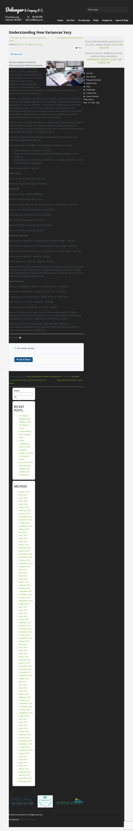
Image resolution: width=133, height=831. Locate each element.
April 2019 (23, 766)
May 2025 (23, 538)
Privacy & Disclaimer (93, 80)
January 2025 (24, 551)
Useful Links (90, 90)
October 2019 (24, 747)
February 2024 (25, 585)
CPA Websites (14, 819)
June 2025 (23, 535)
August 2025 (24, 529)
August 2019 (24, 753)
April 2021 (23, 691)
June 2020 (23, 722)
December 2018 (25, 778)
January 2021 (24, 700)
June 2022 (23, 647)
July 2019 (23, 756)
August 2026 (24, 492)
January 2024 (24, 588)
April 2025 (23, 542)
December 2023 (25, 591)
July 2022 (23, 644)
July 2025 (23, 532)
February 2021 (25, 697)
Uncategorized (54, 376)
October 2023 (24, 598)
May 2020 (23, 725)
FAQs (96, 20)
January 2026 (24, 514)
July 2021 (23, 682)
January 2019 (24, 775)
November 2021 (25, 669)
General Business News (40, 376)
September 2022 (26, 638)
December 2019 (25, 741)
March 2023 (24, 619)
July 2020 (23, 719)
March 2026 (24, 507)
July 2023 (23, 607)
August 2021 (24, 679)
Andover (104, 59)
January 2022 (24, 663)
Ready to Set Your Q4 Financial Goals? (26, 456)
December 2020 (25, 703)
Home (60, 20)
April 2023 (23, 616)
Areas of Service (92, 96)
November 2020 (25, 707)
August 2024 (24, 566)
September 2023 (26, 601)
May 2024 (23, 576)
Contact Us (107, 20)
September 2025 (26, 526)
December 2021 (25, 666)
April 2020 (23, 728)
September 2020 (26, 713)
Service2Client (37, 44)
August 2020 (24, 716)
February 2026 (25, 510)
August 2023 (24, 604)
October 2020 (24, 710)
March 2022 (24, 657)
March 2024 (24, 582)
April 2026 (23, 504)
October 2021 (24, 672)
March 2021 (24, 694)
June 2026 (23, 498)
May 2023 (23, 613)
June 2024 (23, 573)
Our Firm (70, 20)
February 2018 (25, 781)
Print (78, 48)
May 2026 (23, 501)
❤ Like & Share (23, 359)
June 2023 (23, 610)
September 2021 (26, 675)
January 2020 (24, 738)
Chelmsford (93, 59)
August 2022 (24, 641)
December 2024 (25, 554)
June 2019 (23, 759)
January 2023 (24, 626)
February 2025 (25, 548)
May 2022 (23, 651)
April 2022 (23, 654)
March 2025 (24, 545)
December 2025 (25, 517)
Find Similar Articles (24, 348)
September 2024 (26, 563)
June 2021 (23, 685)
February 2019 (25, 772)
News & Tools (122, 20)
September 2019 (26, 750)
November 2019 (25, 744)
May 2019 (23, 763)
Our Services (84, 20)
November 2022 (25, 632)
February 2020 (25, 735)
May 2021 (23, 688)
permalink (75, 376)
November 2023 (25, 594)
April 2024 (23, 579)
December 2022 (25, 629)
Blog (29, 376)
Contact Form (91, 93)
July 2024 (23, 570)
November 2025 (25, 520)
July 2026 (23, 495)
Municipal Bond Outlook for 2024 (70, 38)
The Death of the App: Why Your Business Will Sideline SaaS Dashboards (26, 468)
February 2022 (25, 660)
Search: (17, 391)
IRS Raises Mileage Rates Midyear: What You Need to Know (25, 422)
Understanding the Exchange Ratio (25, 434)
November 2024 (25, 557)
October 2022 (24, 635)
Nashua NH (104, 62)
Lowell (113, 59)
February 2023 (25, 622)
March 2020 (24, 731)
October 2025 (24, 523)
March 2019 (24, 769)
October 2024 (24, 560)
